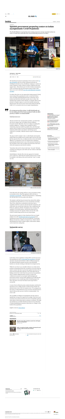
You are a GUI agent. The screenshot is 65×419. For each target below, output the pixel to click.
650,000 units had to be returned (27, 216)
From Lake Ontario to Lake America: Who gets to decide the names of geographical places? (52, 121)
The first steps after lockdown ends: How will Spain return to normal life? (28, 321)
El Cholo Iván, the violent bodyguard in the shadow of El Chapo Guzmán (53, 141)
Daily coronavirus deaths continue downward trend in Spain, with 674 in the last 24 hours (29, 328)
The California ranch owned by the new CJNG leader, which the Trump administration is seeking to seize (54, 138)
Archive (25, 388)
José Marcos (12, 73)
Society (8, 21)
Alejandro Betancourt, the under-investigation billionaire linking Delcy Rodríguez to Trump (53, 144)
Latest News (58, 21)
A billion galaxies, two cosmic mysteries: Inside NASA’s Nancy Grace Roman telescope (53, 124)
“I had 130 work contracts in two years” (54, 147)
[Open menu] (6, 16)
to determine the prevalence (28, 259)
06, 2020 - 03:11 (15, 74)
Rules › (40, 315)
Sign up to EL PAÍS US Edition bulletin (16, 313)
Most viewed (49, 135)
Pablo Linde (18, 73)
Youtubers (54, 21)
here (27, 335)
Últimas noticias (50, 113)
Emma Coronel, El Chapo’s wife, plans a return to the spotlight (54, 149)
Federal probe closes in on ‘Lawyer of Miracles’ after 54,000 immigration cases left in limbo (52, 128)
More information (12, 335)
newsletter (8, 388)
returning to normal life (15, 195)
